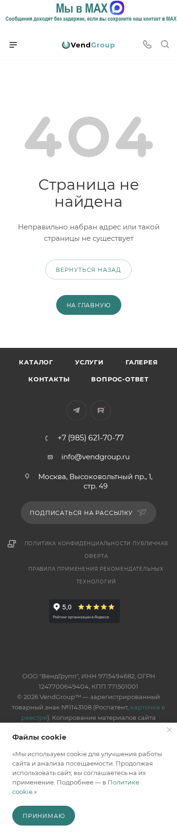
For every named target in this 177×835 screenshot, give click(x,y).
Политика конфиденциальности (78, 543)
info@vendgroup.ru (95, 456)
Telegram (77, 410)
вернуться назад (88, 269)
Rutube (101, 410)
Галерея (142, 362)
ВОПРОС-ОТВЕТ (120, 379)
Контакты (48, 379)
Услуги (89, 362)
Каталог (36, 362)
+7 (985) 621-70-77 (91, 438)
